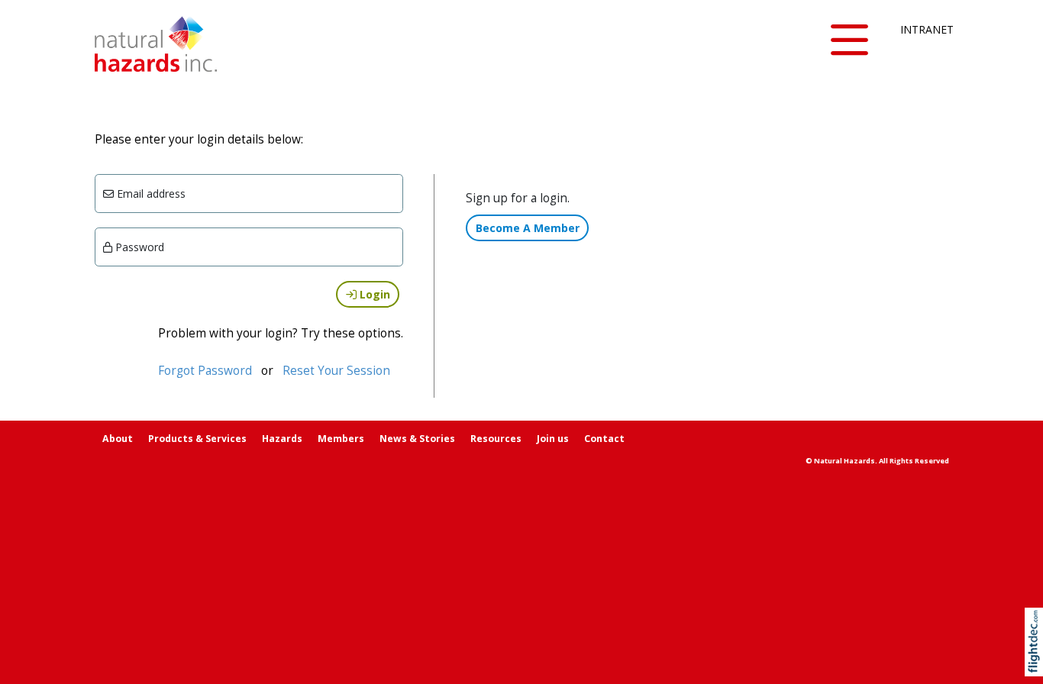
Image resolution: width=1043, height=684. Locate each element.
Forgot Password (205, 371)
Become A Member (528, 228)
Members (341, 438)
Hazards (282, 438)
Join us (553, 438)
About (117, 438)
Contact (604, 438)
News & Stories (417, 438)
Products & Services (197, 438)
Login (373, 294)
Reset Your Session (336, 371)
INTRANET (924, 29)
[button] (850, 40)
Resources (496, 438)
